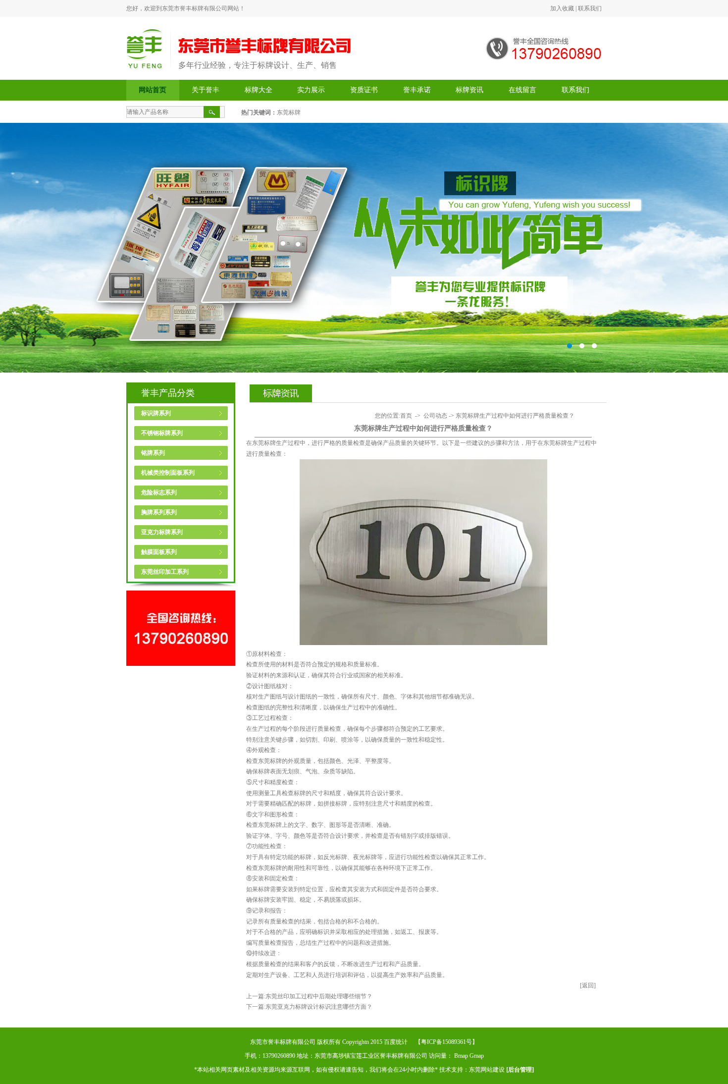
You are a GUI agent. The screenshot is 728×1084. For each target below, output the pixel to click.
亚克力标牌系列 (162, 532)
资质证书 (364, 90)
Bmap (461, 1055)
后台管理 (520, 1069)
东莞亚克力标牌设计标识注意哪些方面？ (318, 1006)
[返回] (588, 985)
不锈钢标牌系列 (162, 433)
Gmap (476, 1055)
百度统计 (396, 1041)
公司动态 (435, 415)
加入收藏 (562, 8)
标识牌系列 (156, 413)
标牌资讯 (469, 90)
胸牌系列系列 (159, 512)
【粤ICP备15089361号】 (446, 1041)
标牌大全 (258, 90)
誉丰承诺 (417, 90)
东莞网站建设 (487, 1069)
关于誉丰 (205, 90)
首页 (406, 415)
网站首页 (152, 90)
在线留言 (522, 90)
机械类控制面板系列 (168, 472)
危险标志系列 (159, 492)
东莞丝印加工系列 (165, 571)
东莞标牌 (289, 112)
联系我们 (590, 8)
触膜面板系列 (159, 551)
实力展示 (311, 90)
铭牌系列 (153, 452)
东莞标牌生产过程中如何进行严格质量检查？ (515, 415)
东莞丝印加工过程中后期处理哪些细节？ (318, 996)
